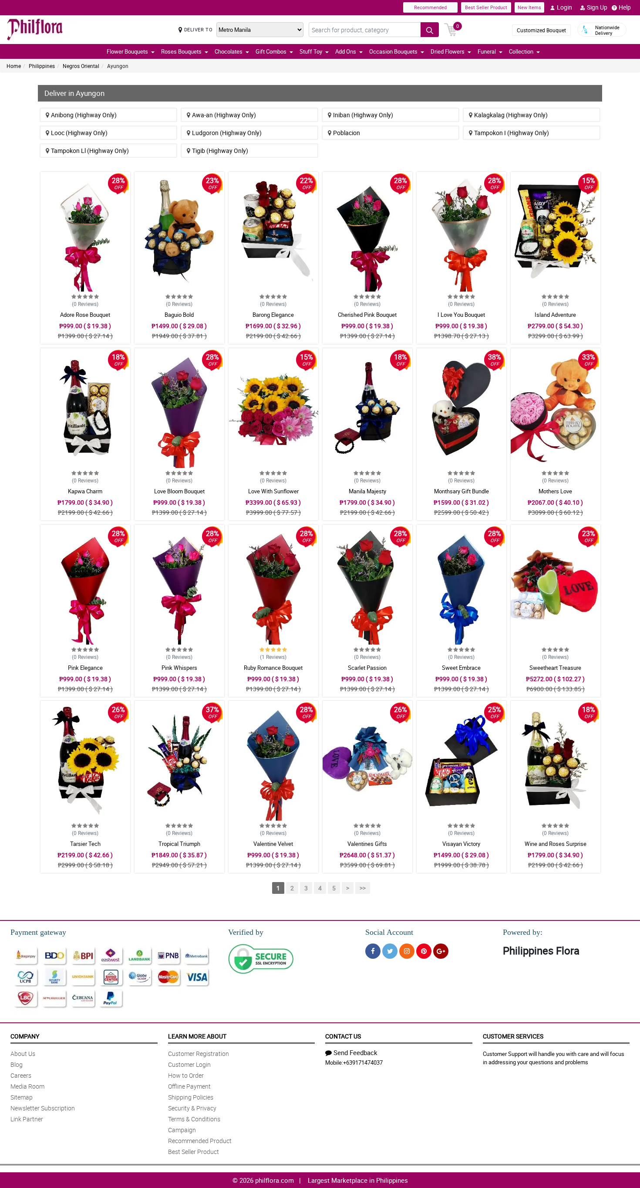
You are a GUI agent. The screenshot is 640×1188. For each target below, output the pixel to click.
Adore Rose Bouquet (85, 315)
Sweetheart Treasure (555, 668)
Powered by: (522, 932)
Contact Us (343, 1036)
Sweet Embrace (461, 668)
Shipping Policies (190, 1097)
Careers (20, 1075)
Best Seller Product (486, 7)
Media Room (27, 1086)
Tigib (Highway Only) (220, 150)
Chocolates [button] (229, 51)
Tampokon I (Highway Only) (511, 133)
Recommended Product (200, 1141)
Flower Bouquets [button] (127, 51)
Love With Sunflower (273, 491)
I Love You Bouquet (461, 315)
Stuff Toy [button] (311, 51)
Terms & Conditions (194, 1119)
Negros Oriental (81, 65)
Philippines (42, 65)
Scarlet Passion (367, 668)
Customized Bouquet (541, 30)
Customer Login (189, 1064)
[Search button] (430, 29)
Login (564, 7)
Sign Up (597, 7)
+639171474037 (363, 1062)
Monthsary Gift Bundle (461, 491)
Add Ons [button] (345, 51)
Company (24, 1036)
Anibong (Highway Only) (84, 115)
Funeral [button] (487, 51)
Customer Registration (198, 1053)
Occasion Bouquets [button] (393, 51)
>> (363, 888)
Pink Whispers (179, 668)
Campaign (182, 1130)
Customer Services (513, 1036)
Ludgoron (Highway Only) (227, 133)
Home (14, 65)
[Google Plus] (440, 951)
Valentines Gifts (367, 844)
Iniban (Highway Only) (363, 115)
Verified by (245, 932)
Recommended (430, 7)
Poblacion (346, 133)
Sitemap (21, 1097)
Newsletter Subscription (42, 1108)
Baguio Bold (179, 315)
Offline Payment (189, 1086)
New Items (529, 7)
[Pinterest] (423, 951)
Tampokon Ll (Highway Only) (90, 150)
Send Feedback (355, 1052)
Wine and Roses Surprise (555, 844)
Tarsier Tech (85, 844)
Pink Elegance (85, 668)
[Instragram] (406, 951)
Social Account (389, 932)
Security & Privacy (192, 1108)
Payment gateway (38, 932)
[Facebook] (373, 951)
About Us (22, 1053)
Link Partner (26, 1119)
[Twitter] (389, 951)
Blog (16, 1064)
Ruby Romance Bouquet (273, 668)
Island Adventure (555, 315)
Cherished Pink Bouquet (367, 315)
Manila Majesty (367, 491)
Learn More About (197, 1036)
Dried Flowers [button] (448, 51)
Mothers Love (555, 491)
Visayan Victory (461, 844)
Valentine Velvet (273, 844)
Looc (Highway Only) (79, 133)
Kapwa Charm (85, 491)
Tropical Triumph (179, 844)
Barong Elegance (273, 315)
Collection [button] (521, 51)
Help (625, 7)
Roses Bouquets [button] (181, 51)
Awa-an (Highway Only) (224, 115)
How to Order (186, 1075)
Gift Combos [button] (271, 51)
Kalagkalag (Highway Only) (511, 115)
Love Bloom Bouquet (179, 491)
